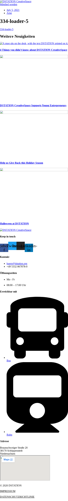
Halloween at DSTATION (14, 223)
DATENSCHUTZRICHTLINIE (17, 496)
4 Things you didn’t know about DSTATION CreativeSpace (33, 49)
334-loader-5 (6, 29)
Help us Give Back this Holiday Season (21, 162)
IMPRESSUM (7, 491)
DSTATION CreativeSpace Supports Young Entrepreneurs (33, 105)
